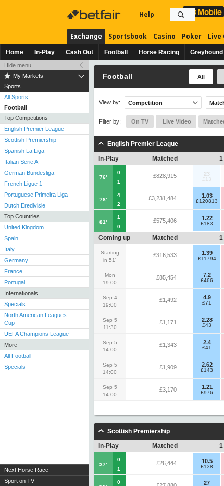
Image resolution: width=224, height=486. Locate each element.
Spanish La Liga (24, 151)
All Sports (16, 97)
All (201, 77)
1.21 (207, 387)
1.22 (207, 218)
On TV (139, 121)
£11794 (207, 258)
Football (116, 52)
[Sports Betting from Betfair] (203, 11)
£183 (207, 223)
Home (14, 52)
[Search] (181, 14)
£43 (206, 325)
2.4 (207, 342)
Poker (192, 36)
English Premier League (34, 129)
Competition (145, 103)
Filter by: (110, 121)
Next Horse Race (26, 470)
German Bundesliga (29, 172)
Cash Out (79, 52)
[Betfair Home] (94, 14)
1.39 (207, 253)
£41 (206, 347)
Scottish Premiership (30, 140)
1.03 (207, 195)
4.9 (207, 297)
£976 (207, 392)
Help (146, 14)
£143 (207, 370)
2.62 (207, 364)
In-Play (44, 52)
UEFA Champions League (36, 334)
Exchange (86, 36)
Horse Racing (159, 52)
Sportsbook (127, 36)
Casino (164, 36)
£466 (207, 280)
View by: (109, 102)
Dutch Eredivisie (24, 205)
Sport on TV (19, 481)
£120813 (207, 201)
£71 (206, 303)
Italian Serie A (21, 162)
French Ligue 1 (23, 183)
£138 (207, 466)
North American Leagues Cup (35, 319)
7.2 (207, 274)
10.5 (207, 461)
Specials (15, 304)
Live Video (176, 121)
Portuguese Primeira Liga (36, 194)
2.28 (207, 319)
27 (207, 482)
